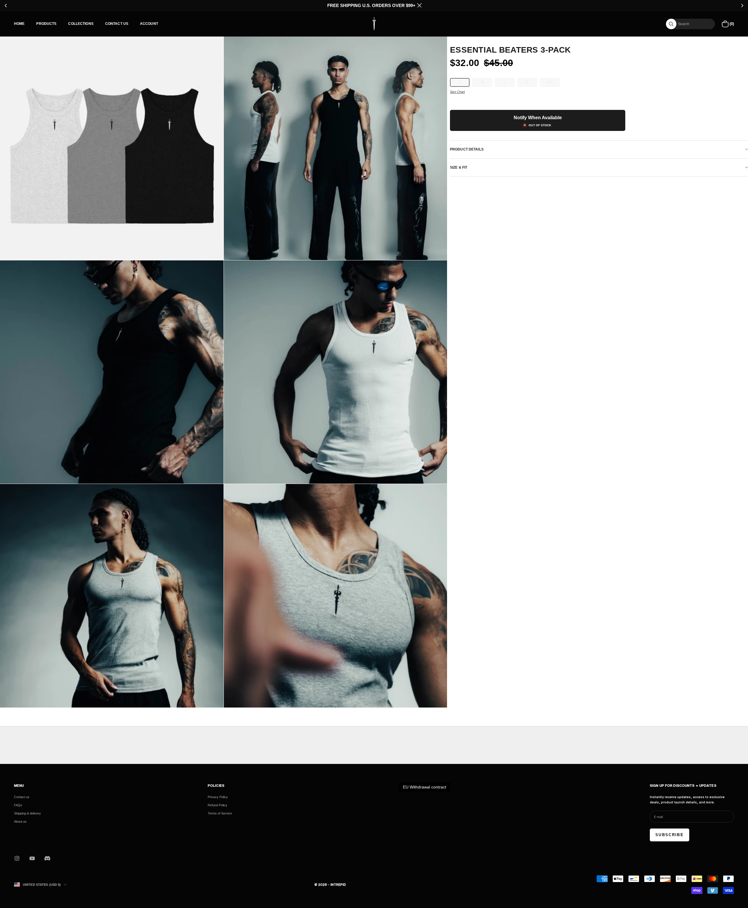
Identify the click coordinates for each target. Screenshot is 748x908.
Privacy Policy (218, 797)
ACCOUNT (149, 24)
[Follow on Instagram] (17, 858)
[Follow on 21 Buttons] (47, 858)
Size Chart (457, 92)
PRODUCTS (46, 24)
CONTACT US (116, 24)
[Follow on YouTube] (32, 858)
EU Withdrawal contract (424, 787)
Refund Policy (217, 805)
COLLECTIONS (80, 24)
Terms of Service (220, 813)
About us (20, 821)
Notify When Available (538, 117)
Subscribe (669, 835)
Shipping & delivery (27, 813)
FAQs (18, 805)
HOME (19, 24)
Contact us (22, 797)
